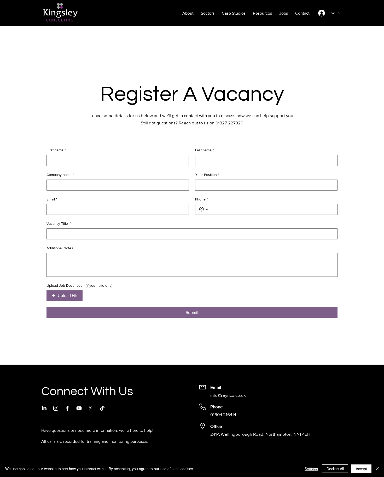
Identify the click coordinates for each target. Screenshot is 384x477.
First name (56, 150)
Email (51, 199)
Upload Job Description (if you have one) (79, 285)
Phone (201, 199)
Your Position (207, 175)
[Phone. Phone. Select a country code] (204, 209)
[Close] (378, 468)
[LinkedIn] (44, 408)
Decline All (335, 468)
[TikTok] (102, 408)
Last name (204, 150)
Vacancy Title (58, 223)
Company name (60, 175)
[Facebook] (67, 408)
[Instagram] (55, 408)
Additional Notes (59, 248)
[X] (90, 408)
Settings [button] (311, 468)
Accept (361, 468)
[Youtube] (79, 408)
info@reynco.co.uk (228, 395)
